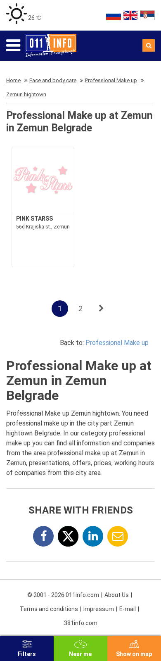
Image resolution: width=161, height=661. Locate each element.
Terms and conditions (49, 609)
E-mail (127, 609)
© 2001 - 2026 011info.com (63, 595)
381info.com (80, 623)
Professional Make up (117, 343)
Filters (27, 654)
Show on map (134, 654)
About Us (116, 595)
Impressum (98, 609)
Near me (80, 654)
